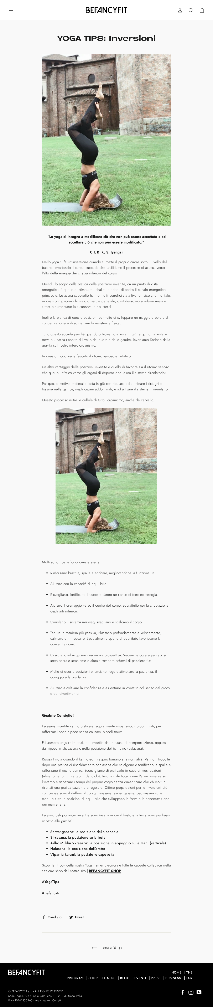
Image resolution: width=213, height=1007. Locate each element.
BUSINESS (173, 978)
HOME (176, 972)
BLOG (125, 978)
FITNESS (108, 978)
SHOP (93, 978)
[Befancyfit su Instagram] (190, 992)
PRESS (156, 978)
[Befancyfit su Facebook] (182, 992)
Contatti (57, 1000)
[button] (106, 476)
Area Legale (42, 1000)
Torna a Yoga (110, 948)
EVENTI (140, 978)
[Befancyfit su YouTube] (199, 992)
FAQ (189, 978)
